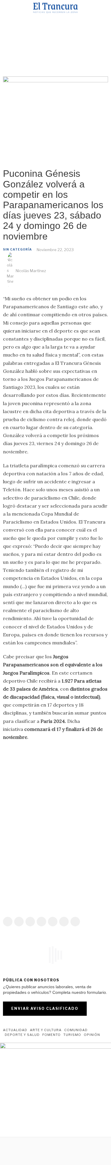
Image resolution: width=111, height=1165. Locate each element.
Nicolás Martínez (31, 270)
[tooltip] (7, 921)
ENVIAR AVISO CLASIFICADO (44, 1008)
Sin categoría (17, 249)
